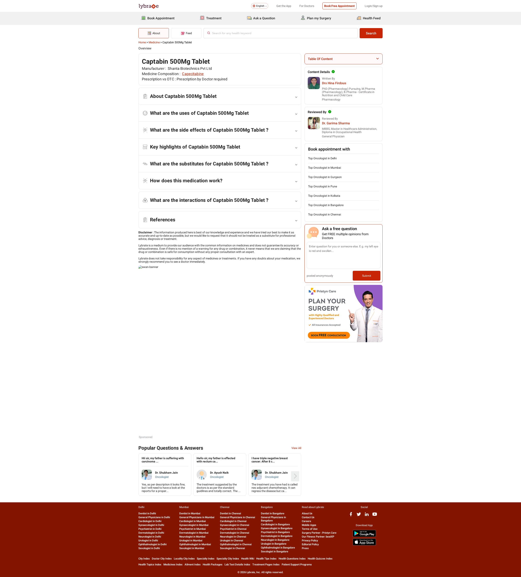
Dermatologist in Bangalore (276, 536)
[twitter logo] (358, 515)
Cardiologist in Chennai (233, 521)
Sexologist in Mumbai (191, 548)
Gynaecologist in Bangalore (276, 528)
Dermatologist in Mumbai (193, 532)
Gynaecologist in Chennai (234, 525)
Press (305, 548)
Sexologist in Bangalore (274, 551)
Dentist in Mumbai (189, 513)
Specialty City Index (228, 558)
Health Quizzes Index (320, 558)
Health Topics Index (149, 564)
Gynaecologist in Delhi (151, 525)
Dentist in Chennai (230, 513)
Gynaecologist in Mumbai (193, 525)
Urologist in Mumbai (190, 540)
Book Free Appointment (339, 6)
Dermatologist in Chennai (234, 532)
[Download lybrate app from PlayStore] (364, 536)
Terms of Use (309, 528)
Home (142, 42)
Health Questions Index (292, 558)
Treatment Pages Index (266, 564)
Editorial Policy (310, 544)
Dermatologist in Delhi (151, 532)
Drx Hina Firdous (334, 83)
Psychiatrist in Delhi (149, 528)
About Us (307, 513)
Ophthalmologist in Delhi (152, 544)
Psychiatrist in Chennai (233, 528)
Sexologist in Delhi (149, 548)
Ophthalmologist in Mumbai (195, 544)
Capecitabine (193, 74)
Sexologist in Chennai (232, 548)
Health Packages (212, 564)
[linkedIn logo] (366, 515)
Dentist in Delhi (147, 513)
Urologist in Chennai (231, 540)
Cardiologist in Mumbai (192, 521)
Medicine (154, 42)
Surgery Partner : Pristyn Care (319, 532)
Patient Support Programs (297, 564)
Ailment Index (193, 564)
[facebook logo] (350, 515)
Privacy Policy (310, 540)
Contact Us (308, 517)
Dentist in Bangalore (272, 513)
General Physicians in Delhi (154, 517)
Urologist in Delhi (148, 540)
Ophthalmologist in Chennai (236, 544)
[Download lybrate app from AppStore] (364, 544)
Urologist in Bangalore (273, 543)
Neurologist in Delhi (149, 536)
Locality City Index (184, 558)
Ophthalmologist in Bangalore (278, 547)
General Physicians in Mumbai (196, 517)
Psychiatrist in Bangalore (275, 532)
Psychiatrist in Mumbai (192, 528)
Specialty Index (206, 558)
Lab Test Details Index (237, 564)
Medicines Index (173, 564)
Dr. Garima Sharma (336, 123)
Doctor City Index (162, 558)
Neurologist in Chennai (233, 536)
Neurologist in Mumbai (192, 536)
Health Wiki (247, 558)
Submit (366, 275)
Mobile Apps (309, 525)
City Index (144, 558)
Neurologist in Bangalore (275, 539)
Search (371, 33)
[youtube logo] (374, 515)
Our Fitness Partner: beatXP (318, 536)
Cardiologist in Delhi (149, 521)
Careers (306, 521)
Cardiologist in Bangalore (275, 524)
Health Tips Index (266, 558)
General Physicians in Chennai (237, 517)
